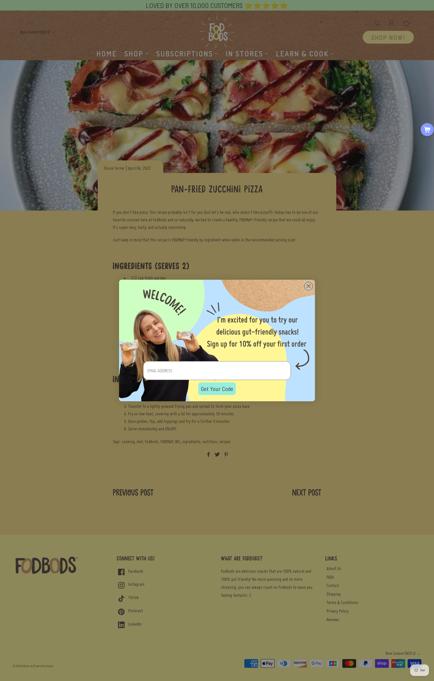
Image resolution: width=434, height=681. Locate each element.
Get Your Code (217, 388)
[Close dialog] (308, 286)
